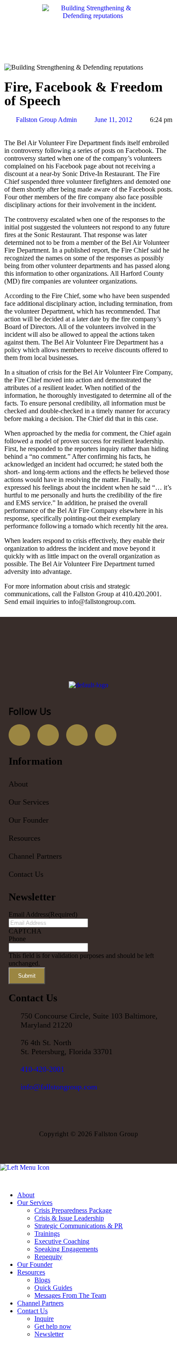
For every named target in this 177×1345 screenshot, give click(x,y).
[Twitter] (48, 735)
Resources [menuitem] (31, 1272)
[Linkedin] (105, 735)
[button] (88, 802)
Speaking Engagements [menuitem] (66, 1249)
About (18, 784)
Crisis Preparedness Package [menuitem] (73, 1210)
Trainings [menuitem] (47, 1233)
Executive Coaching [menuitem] (61, 1241)
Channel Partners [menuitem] (40, 1303)
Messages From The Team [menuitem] (70, 1295)
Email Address (43, 914)
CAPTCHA (25, 931)
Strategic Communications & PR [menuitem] (78, 1225)
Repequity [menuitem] (48, 1256)
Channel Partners (35, 856)
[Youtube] (77, 735)
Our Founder (29, 820)
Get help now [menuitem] (52, 1326)
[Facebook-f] (19, 735)
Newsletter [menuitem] (49, 1334)
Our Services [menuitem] (34, 1202)
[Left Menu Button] (4, 1180)
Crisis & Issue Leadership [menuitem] (69, 1218)
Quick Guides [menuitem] (53, 1287)
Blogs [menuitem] (42, 1280)
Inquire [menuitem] (44, 1318)
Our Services (29, 802)
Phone (17, 938)
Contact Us (26, 874)
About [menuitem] (25, 1195)
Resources (24, 838)
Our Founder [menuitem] (34, 1264)
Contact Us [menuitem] (32, 1311)
